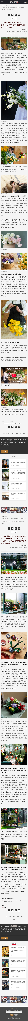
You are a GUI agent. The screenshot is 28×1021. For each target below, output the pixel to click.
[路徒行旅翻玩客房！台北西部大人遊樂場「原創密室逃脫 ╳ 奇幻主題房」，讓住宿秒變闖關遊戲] (14, 973)
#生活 (19, 34)
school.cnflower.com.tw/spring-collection (12, 423)
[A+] (15, 18)
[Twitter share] (12, 15)
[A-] (12, 18)
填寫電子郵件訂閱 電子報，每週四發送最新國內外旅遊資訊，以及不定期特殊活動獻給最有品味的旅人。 (13, 442)
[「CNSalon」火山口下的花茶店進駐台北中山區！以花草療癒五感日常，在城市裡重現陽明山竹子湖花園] (14, 475)
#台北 (6, 550)
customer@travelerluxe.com (14, 1019)
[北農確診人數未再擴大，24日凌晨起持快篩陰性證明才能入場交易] (14, 963)
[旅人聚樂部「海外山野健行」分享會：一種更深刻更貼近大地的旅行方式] (14, 985)
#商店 (10, 550)
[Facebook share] (9, 15)
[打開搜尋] (24, 2)
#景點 (18, 550)
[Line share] (19, 15)
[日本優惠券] (14, 510)
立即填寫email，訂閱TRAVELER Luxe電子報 (14, 1010)
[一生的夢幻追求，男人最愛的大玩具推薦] (14, 496)
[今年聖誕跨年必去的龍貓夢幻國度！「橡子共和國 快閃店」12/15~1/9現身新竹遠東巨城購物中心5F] (14, 951)
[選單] (2, 2)
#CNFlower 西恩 (8, 34)
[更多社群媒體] (26, 2)
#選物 (26, 34)
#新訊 (14, 550)
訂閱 (5, 451)
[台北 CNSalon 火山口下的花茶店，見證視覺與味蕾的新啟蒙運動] (14, 463)
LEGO (5, 907)
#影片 (15, 34)
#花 (22, 34)
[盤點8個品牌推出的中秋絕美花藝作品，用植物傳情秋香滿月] (14, 486)
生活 (6, 5)
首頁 (3, 5)
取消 (16, 1014)
